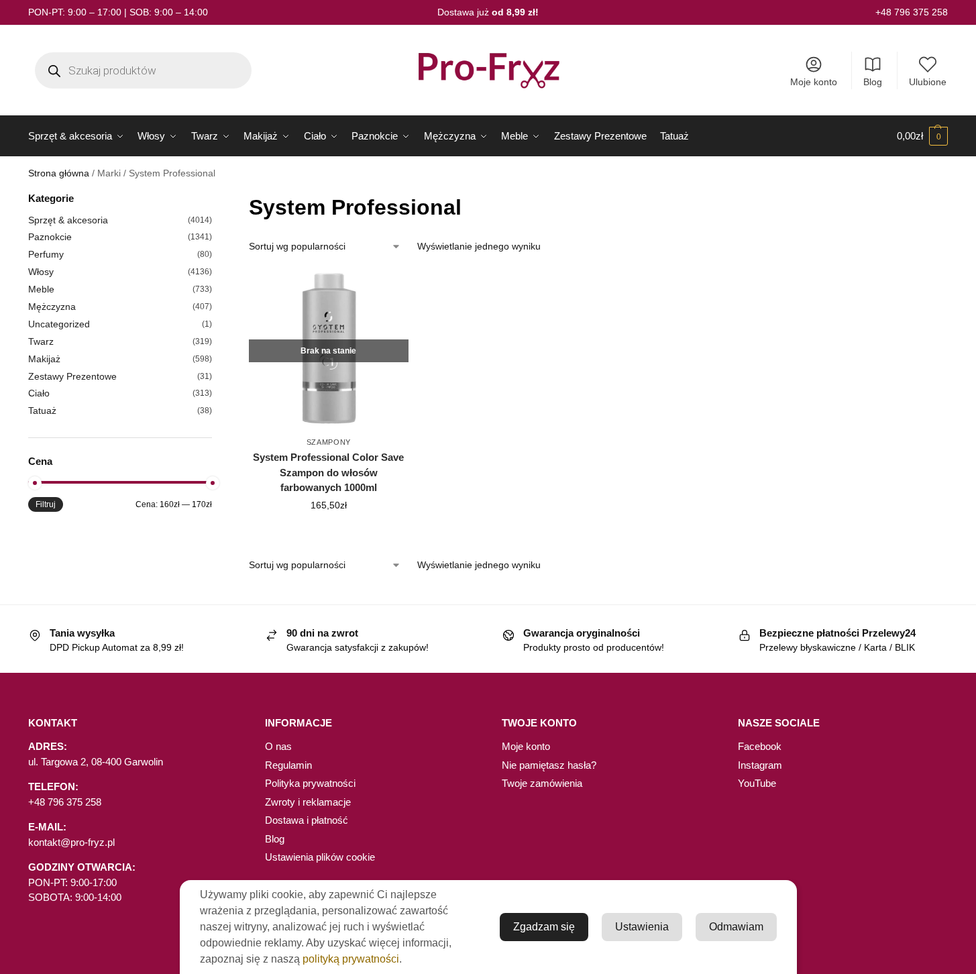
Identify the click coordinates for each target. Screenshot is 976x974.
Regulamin (288, 765)
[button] (922, 136)
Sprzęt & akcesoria (68, 220)
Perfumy (46, 254)
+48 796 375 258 (911, 12)
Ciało (39, 393)
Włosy (41, 271)
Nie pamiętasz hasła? (549, 765)
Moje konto (813, 81)
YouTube (757, 783)
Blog (872, 81)
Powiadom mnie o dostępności (328, 534)
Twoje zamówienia (542, 783)
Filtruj (46, 504)
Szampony (329, 442)
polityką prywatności (351, 959)
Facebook (759, 746)
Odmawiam (736, 926)
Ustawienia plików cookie (320, 857)
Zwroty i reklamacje (308, 802)
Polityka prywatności (310, 783)
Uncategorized (59, 324)
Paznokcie (50, 236)
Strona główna (58, 173)
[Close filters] (216, 199)
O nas (278, 746)
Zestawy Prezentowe (72, 376)
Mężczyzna (52, 306)
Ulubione (927, 81)
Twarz (41, 341)
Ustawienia (642, 926)
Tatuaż (42, 410)
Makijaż (44, 359)
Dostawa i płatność (306, 820)
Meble (41, 289)
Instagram (760, 765)
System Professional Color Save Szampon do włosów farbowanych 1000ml (328, 472)
